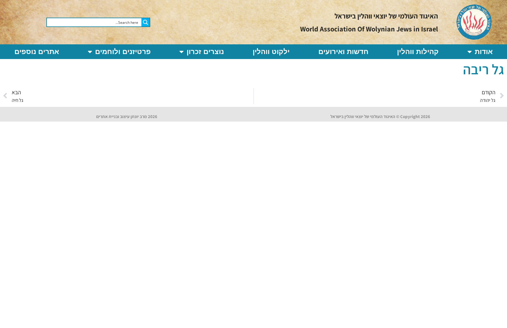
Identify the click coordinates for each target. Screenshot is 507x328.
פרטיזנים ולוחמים (123, 51)
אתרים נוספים (36, 51)
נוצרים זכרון (205, 51)
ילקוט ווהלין (271, 51)
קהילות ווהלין (418, 51)
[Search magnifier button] (145, 22)
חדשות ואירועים (343, 51)
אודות (484, 51)
